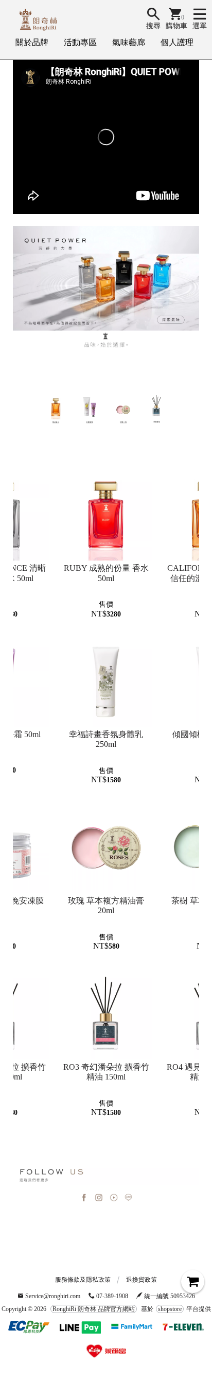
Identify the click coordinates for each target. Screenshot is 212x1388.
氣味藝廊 (128, 42)
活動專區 (80, 42)
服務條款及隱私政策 (83, 1279)
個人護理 (177, 42)
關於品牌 (31, 42)
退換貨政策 (141, 1279)
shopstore (170, 1309)
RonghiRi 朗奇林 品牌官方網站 (93, 1309)
